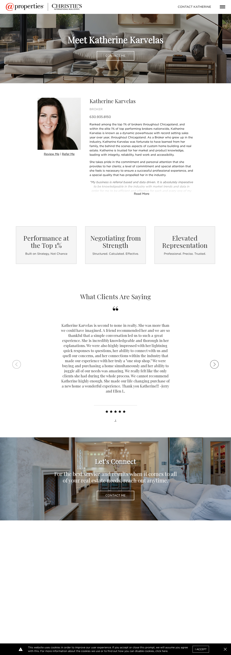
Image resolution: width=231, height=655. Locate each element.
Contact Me (115, 55)
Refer (68, 154)
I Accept (201, 649)
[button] (225, 649)
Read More (141, 193)
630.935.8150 (100, 117)
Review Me (51, 154)
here (164, 651)
